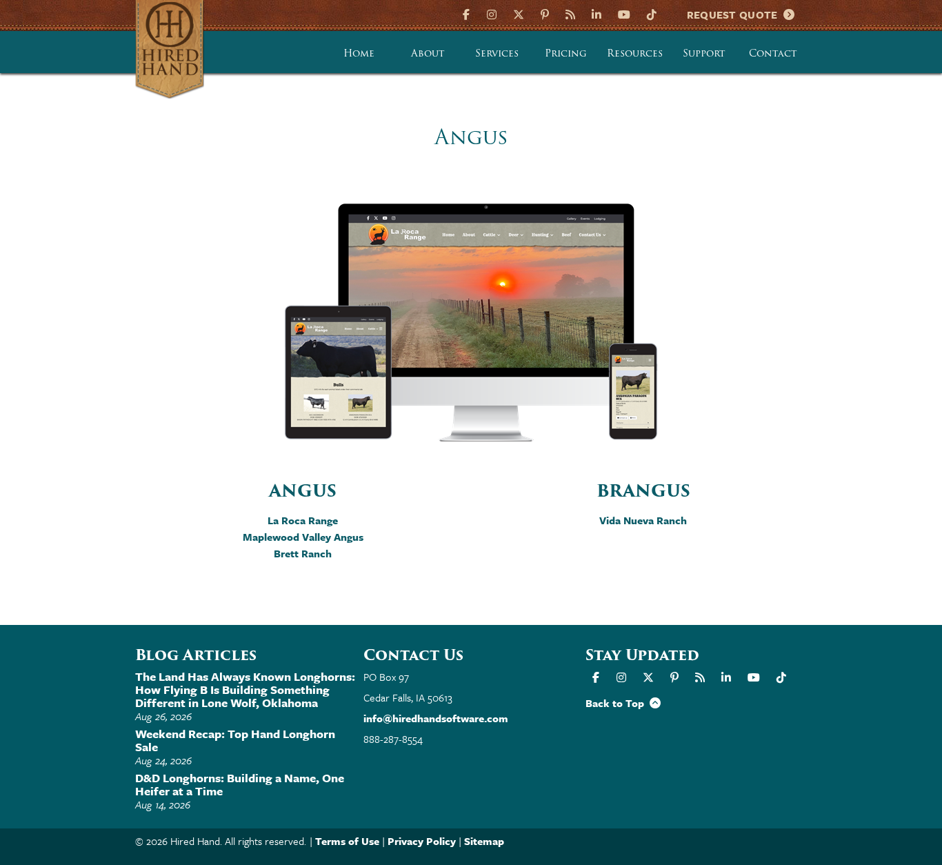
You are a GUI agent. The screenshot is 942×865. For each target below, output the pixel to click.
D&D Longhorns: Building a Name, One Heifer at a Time (239, 784)
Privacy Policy (422, 840)
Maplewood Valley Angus (303, 536)
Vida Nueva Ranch (643, 520)
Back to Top (617, 702)
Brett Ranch (303, 553)
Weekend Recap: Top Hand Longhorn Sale (235, 740)
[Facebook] (468, 13)
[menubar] (566, 52)
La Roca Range (303, 520)
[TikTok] (652, 13)
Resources (635, 53)
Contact (773, 53)
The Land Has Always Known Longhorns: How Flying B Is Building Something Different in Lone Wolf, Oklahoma (245, 689)
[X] (518, 13)
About (428, 53)
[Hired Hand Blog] (570, 13)
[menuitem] (359, 52)
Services (497, 53)
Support (704, 53)
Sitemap (484, 840)
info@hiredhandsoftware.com (435, 718)
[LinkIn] (596, 13)
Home (358, 53)
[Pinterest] (545, 13)
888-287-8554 (393, 738)
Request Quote (735, 14)
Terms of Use (347, 840)
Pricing (566, 53)
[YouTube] (624, 13)
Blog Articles (196, 655)
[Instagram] (492, 13)
